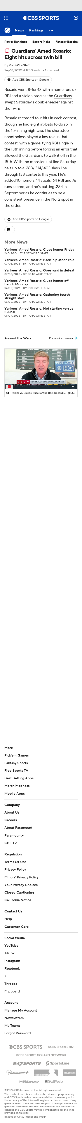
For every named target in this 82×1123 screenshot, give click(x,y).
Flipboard (12, 991)
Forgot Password (17, 1033)
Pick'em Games (16, 755)
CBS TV (10, 843)
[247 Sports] (26, 1062)
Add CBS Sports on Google (30, 80)
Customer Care (16, 927)
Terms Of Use (15, 862)
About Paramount (18, 827)
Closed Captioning (19, 892)
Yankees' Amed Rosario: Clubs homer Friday (39, 249)
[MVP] (69, 1071)
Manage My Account (20, 1010)
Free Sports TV (16, 770)
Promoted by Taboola (61, 338)
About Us (11, 812)
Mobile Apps (14, 793)
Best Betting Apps (18, 778)
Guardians (63, 95)
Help (8, 919)
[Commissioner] (46, 1071)
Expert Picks (41, 42)
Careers (10, 820)
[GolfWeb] (54, 1081)
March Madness (17, 786)
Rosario (10, 89)
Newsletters (14, 1018)
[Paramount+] (17, 1072)
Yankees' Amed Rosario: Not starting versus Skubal (38, 310)
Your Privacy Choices (21, 885)
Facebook (12, 968)
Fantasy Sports (16, 763)
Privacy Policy (15, 869)
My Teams (12, 1025)
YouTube (11, 945)
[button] (6, 18)
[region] (41, 369)
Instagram (12, 961)
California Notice (17, 900)
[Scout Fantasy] (29, 1081)
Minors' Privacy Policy (21, 877)
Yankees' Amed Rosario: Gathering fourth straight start (37, 296)
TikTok (9, 953)
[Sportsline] (58, 1063)
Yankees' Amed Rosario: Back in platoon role (39, 260)
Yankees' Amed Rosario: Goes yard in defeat (39, 270)
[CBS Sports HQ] (60, 1046)
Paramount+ (14, 835)
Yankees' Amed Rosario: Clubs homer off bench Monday (36, 282)
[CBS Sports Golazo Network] (41, 1055)
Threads (10, 984)
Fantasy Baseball (67, 42)
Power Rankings (15, 42)
